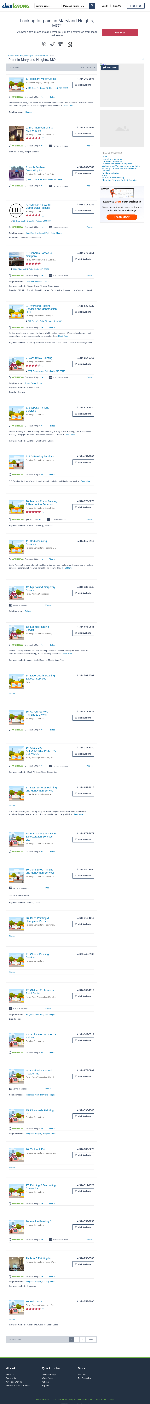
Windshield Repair (33, 82)
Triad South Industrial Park (38, 233)
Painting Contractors (35, 134)
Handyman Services (53, 460)
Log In (105, 6)
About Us (10, 1374)
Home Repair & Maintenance (38, 794)
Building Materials (110, 173)
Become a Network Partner (18, 1385)
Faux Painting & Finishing (56, 174)
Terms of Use (100, 1399)
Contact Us (11, 1378)
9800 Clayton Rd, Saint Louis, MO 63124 (31, 269)
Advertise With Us (14, 1382)
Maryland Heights (26, 56)
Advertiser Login (49, 1374)
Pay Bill (45, 1385)
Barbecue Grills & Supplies (43, 260)
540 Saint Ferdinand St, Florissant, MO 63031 (48, 88)
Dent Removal (56, 82)
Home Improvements (112, 159)
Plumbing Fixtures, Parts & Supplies (119, 180)
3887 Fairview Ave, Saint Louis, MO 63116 (46, 371)
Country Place (48, 1281)
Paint (28, 260)
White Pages (47, 1378)
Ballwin (28, 611)
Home (10, 56)
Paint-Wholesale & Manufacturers (46, 997)
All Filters (14, 68)
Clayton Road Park (34, 281)
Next (91, 1339)
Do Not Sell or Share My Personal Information (72, 1399)
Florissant (29, 112)
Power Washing (51, 1262)
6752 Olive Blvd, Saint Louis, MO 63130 (45, 180)
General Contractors (112, 161)
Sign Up (117, 6)
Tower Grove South (33, 383)
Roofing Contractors (53, 316)
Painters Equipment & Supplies (117, 164)
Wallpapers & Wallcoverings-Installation (121, 166)
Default (89, 67)
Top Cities (82, 1374)
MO (16, 56)
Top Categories (84, 1378)
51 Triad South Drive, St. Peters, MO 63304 (32, 221)
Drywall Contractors (53, 134)
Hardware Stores (41, 56)
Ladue (46, 281)
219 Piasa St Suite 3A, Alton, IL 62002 (45, 321)
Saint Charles (57, 233)
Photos (52, 97)
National (45, 1382)
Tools (104, 175)
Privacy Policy (42, 1399)
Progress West (32, 1014)
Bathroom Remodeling (113, 178)
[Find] (92, 6)
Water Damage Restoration (56, 843)
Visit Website (84, 85)
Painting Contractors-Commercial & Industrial (119, 169)
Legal (111, 1399)
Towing (46, 82)
